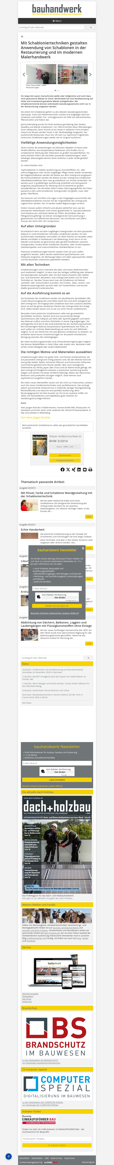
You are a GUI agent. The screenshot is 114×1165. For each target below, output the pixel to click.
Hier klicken (59, 597)
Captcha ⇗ (72, 600)
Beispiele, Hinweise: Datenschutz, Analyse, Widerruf (55, 613)
